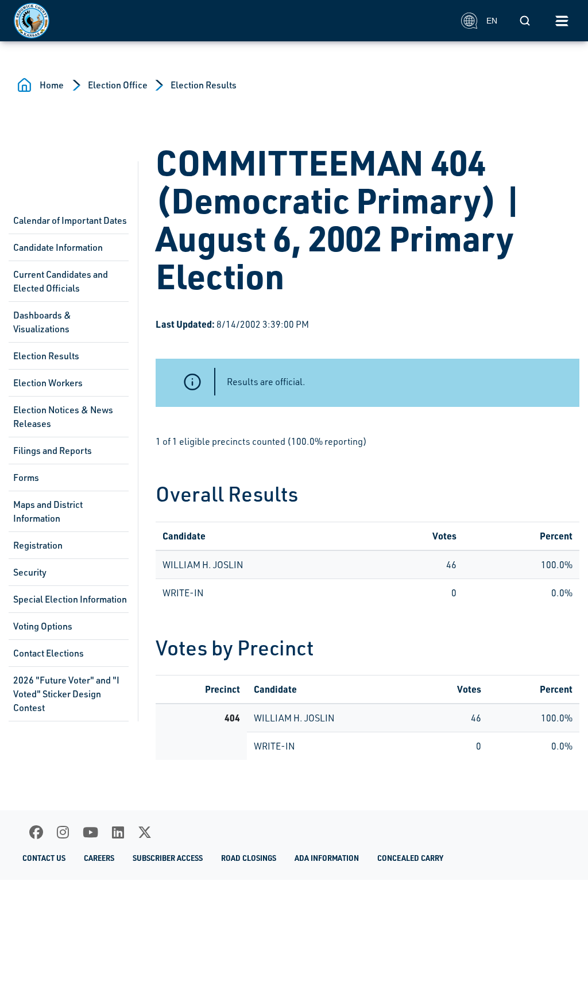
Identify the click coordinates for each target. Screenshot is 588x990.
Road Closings (248, 858)
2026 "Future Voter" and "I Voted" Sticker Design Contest (66, 693)
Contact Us (43, 858)
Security (30, 572)
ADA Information (327, 858)
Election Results (204, 85)
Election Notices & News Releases (63, 416)
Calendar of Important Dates (70, 220)
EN (491, 20)
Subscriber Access (168, 858)
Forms (26, 477)
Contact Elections (48, 653)
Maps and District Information (48, 511)
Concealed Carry (410, 858)
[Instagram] (63, 832)
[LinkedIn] (118, 832)
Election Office (118, 85)
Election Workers (48, 383)
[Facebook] (36, 832)
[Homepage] (231, 20)
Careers (99, 858)
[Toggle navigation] (561, 20)
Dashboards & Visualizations (42, 322)
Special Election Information (70, 599)
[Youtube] (90, 832)
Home (52, 85)
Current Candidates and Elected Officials (60, 281)
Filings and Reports (52, 450)
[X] (144, 832)
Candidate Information (58, 247)
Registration (38, 545)
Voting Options (42, 626)
